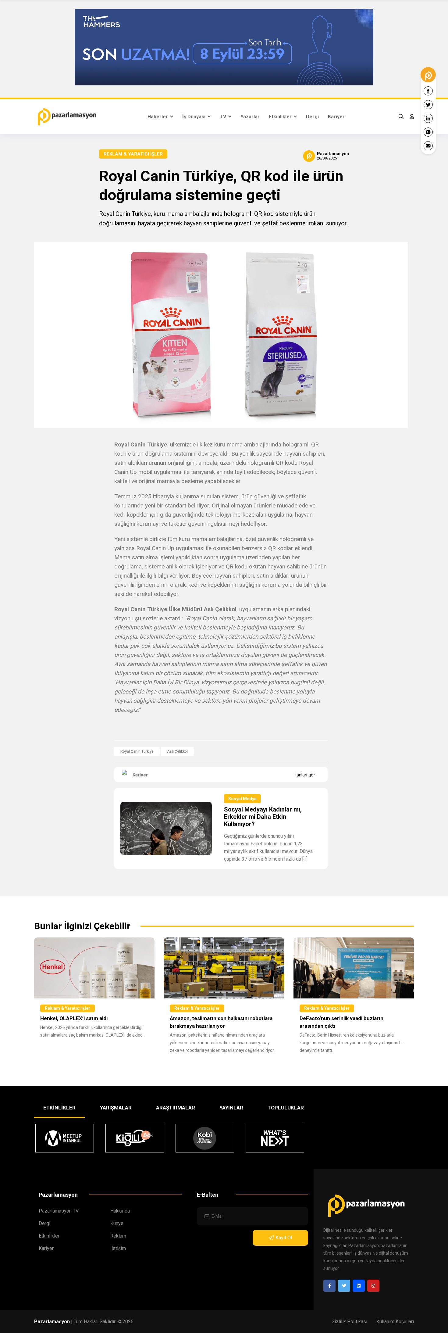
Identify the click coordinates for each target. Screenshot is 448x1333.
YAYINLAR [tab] (231, 1108)
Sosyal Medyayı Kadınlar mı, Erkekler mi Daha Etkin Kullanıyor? (263, 817)
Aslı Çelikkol (177, 751)
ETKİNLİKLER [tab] (59, 1108)
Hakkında (120, 1211)
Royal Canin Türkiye (137, 751)
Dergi (312, 117)
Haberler (158, 117)
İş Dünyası (194, 117)
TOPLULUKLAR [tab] (286, 1108)
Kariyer (336, 117)
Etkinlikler (281, 117)
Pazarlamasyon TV (59, 1211)
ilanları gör (305, 775)
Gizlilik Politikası (349, 1321)
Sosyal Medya (242, 798)
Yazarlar (250, 117)
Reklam (118, 1236)
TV (223, 117)
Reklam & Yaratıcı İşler (133, 154)
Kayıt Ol (284, 1238)
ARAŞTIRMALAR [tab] (175, 1108)
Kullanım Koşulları (395, 1321)
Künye (116, 1223)
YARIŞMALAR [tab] (116, 1108)
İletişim (118, 1248)
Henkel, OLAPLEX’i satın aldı (74, 1018)
